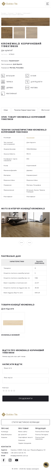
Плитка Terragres (41, 434)
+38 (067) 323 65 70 (18, 453)
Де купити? (7, 50)
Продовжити (25, 398)
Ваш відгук (8, 377)
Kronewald (30, 137)
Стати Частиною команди (25, 422)
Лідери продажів (24, 443)
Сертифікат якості (25, 437)
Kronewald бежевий (10, 335)
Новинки (21, 440)
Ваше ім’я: (8, 368)
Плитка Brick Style (42, 431)
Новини (4, 437)
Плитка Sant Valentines (39, 438)
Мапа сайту (22, 431)
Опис (6, 110)
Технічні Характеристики (24, 110)
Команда (4, 431)
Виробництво (6, 434)
